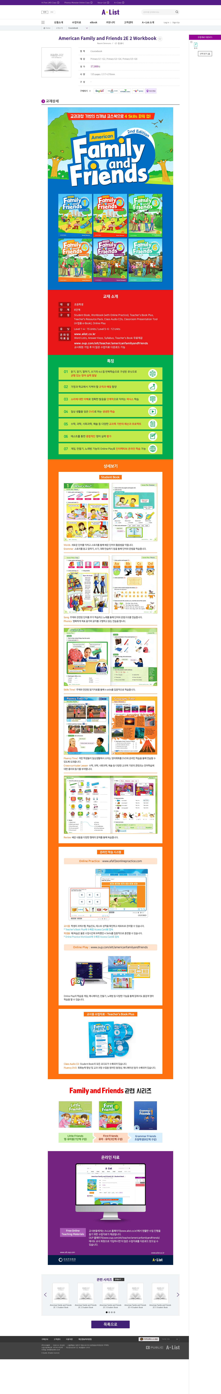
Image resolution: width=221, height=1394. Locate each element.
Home (48, 28)
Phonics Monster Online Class (77, 2)
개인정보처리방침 (85, 1339)
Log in (166, 22)
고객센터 (57, 1339)
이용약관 (69, 1339)
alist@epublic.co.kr (53, 1350)
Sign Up (176, 22)
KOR (44, 12)
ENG (52, 12)
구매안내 (44, 1339)
